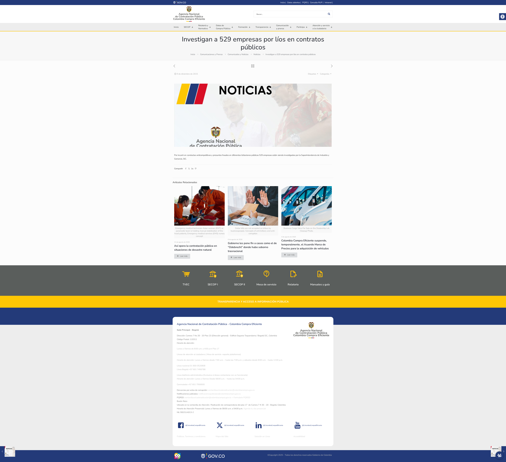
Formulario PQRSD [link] (242, 397)
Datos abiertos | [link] (294, 2)
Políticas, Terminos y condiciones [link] (191, 436)
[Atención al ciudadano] (499, 455)
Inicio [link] (193, 54)
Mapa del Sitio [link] (222, 436)
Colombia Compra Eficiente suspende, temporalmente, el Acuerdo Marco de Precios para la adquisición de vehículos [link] (305, 244)
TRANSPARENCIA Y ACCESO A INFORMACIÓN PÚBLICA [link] (253, 301)
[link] (502, 16)
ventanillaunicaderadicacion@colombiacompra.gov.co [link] (231, 390)
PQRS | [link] (305, 2)
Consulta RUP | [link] (316, 2)
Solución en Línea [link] (262, 436)
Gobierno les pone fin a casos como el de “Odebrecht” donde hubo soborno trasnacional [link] (252, 247)
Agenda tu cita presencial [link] (254, 408)
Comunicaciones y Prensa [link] (211, 54)
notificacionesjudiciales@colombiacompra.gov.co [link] (219, 393)
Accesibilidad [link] (299, 436)
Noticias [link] (257, 54)
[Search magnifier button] (329, 14)
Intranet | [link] (329, 2)
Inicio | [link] (283, 2)
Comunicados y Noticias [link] (238, 54)
